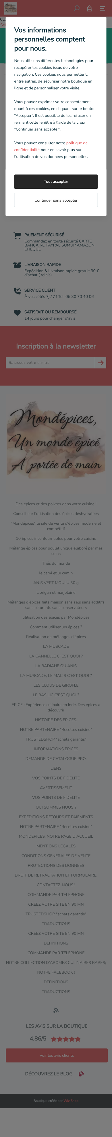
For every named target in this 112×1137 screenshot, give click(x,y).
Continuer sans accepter (56, 200)
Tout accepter (56, 181)
